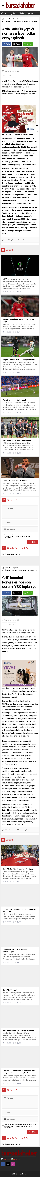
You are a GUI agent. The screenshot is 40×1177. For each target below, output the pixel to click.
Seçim (28, 830)
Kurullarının (21, 830)
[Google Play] (6, 1159)
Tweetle (18, 44)
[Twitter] (8, 1164)
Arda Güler (8, 240)
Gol (13, 240)
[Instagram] (13, 1164)
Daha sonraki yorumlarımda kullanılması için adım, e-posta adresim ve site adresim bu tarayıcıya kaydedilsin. (21, 536)
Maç (16, 240)
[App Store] (15, 1159)
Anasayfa (7, 19)
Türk (24, 240)
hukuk (10, 830)
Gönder (29, 44)
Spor (14, 19)
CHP (6, 830)
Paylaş (8, 44)
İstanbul (15, 830)
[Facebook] (3, 1164)
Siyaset (15, 568)
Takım (20, 240)
